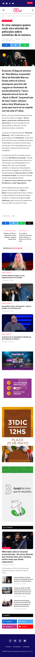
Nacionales (6, 548)
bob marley (6, 216)
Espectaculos (7, 20)
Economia (26, 646)
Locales (8, 646)
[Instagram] (9, 3)
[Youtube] (13, 3)
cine (13, 216)
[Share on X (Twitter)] (15, 45)
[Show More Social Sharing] (31, 45)
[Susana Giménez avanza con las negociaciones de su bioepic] (17, 261)
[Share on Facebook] (6, 45)
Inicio (3, 16)
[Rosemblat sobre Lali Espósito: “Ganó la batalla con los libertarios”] (17, 292)
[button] (3, 10)
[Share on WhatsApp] (24, 45)
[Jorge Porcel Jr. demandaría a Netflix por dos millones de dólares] (17, 323)
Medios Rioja (29, 651)
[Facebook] (3, 3)
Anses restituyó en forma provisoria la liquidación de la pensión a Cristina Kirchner (23, 579)
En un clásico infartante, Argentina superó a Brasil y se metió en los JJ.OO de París (25, 237)
